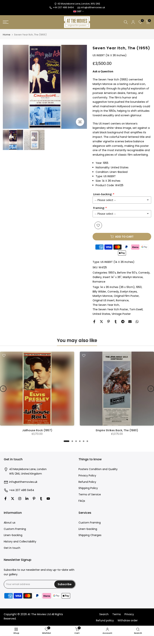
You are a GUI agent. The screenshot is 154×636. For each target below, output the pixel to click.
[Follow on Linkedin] (27, 498)
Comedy (144, 272)
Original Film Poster (126, 296)
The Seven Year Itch (106, 305)
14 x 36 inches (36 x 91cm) (117, 287)
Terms (116, 614)
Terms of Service (90, 494)
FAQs (82, 501)
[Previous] (3, 389)
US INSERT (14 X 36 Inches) (117, 262)
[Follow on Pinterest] (34, 498)
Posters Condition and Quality (98, 469)
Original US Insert (104, 300)
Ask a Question (103, 71)
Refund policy (105, 620)
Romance (99, 282)
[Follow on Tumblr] (41, 498)
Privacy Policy (87, 475)
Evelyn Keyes (128, 291)
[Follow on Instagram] (19, 498)
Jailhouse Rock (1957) (37, 430)
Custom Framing (15, 529)
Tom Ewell (136, 309)
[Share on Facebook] (94, 321)
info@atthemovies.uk (93, 7)
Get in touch (12, 548)
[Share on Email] (130, 321)
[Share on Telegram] (123, 321)
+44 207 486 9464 (21, 490)
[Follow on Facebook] (5, 498)
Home (6, 34)
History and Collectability (20, 541)
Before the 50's (127, 272)
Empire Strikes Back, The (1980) (117, 430)
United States (101, 314)
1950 (139, 287)
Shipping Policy (88, 488)
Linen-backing (13, 535)
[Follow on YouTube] (48, 498)
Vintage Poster (121, 314)
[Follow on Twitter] (12, 498)
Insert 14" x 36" (112, 277)
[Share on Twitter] (101, 321)
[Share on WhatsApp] (137, 321)
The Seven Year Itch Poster (110, 309)
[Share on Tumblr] (115, 321)
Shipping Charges (90, 535)
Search (104, 614)
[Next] (151, 389)
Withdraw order (128, 620)
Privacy (129, 614)
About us (9, 522)
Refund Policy (87, 482)
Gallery (97, 277)
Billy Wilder (99, 291)
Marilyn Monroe (133, 277)
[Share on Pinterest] (108, 321)
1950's (112, 272)
